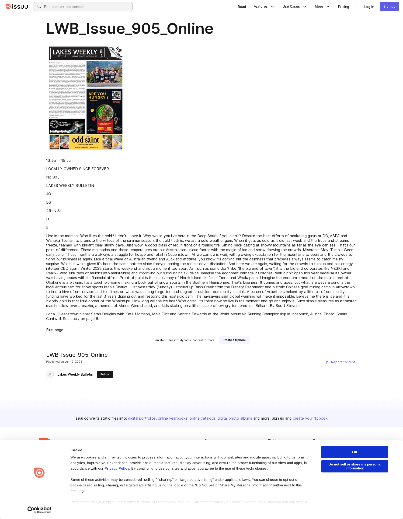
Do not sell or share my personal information (354, 466)
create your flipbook (310, 418)
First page (54, 329)
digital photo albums (235, 418)
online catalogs (202, 418)
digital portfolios (142, 418)
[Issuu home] (17, 6)
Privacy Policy (116, 468)
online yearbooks (173, 418)
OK (355, 452)
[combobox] (87, 6)
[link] (242, 6)
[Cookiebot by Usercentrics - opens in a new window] (39, 509)
